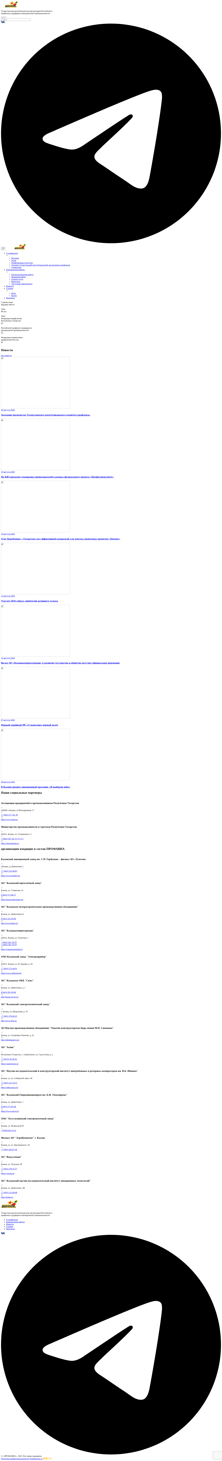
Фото (13, 293)
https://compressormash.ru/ (12, 949)
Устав (13, 260)
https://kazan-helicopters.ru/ (12, 899)
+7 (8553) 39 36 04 (9, 1059)
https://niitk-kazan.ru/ (9, 1087)
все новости (6, 355)
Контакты (10, 298)
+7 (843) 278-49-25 (9, 1016)
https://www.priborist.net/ (11, 973)
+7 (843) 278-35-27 (9, 1169)
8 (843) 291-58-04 (8, 992)
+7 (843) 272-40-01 (9, 969)
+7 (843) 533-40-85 (9, 871)
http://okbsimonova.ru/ (10, 1040)
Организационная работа (22, 274)
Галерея (9, 288)
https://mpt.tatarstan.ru (10, 843)
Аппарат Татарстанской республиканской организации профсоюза (40, 265)
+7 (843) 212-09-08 (9, 1192)
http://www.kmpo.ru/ (9, 923)
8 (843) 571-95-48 (8, 1107)
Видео (14, 296)
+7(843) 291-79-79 (9, 945)
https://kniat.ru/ (7, 1197)
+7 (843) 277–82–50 (9, 815)
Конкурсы (15, 281)
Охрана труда (17, 279)
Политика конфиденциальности (15, 1459)
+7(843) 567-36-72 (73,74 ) (12, 839)
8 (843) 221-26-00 (8, 919)
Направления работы (15, 270)
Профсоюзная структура (22, 263)
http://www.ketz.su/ (9, 1021)
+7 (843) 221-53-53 (9, 1083)
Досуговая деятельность (21, 284)
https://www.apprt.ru (9, 819)
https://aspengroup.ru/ (9, 1064)
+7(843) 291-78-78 (9, 942)
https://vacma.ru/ (7, 1173)
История (15, 258)
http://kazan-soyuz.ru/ (9, 997)
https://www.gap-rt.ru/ (10, 1111)
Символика (16, 267)
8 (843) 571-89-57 (8, 895)
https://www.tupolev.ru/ (10, 876)
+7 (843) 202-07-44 (9, 1150)
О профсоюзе (12, 253)
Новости (10, 286)
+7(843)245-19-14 (8, 1130)
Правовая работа (18, 277)
